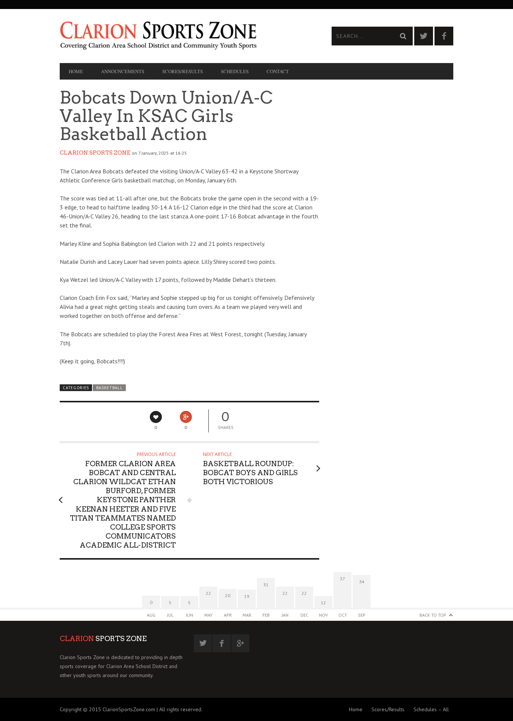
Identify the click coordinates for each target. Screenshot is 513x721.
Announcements (122, 71)
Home (76, 71)
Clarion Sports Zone (95, 152)
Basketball (109, 387)
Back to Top (432, 615)
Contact (278, 71)
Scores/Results (182, 71)
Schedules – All (431, 709)
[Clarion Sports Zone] (158, 35)
